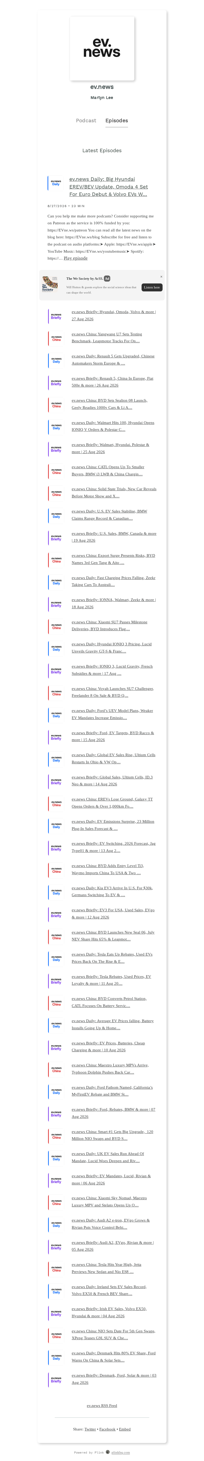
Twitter (90, 1429)
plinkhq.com (121, 1453)
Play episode (76, 258)
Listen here (152, 287)
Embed (125, 1429)
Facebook (107, 1429)
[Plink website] (108, 1453)
